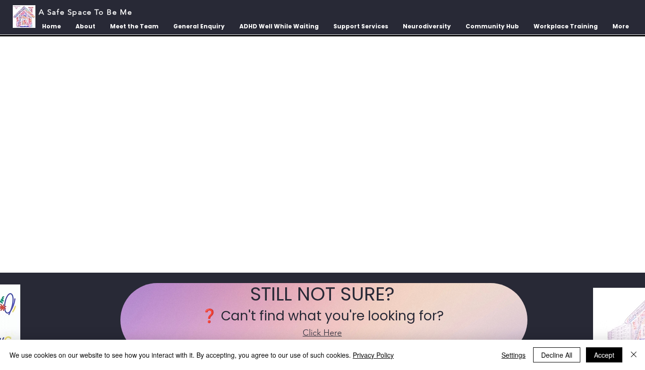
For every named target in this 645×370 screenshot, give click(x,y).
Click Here (322, 332)
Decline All (556, 355)
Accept (604, 355)
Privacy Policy (373, 355)
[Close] (633, 354)
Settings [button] (513, 355)
